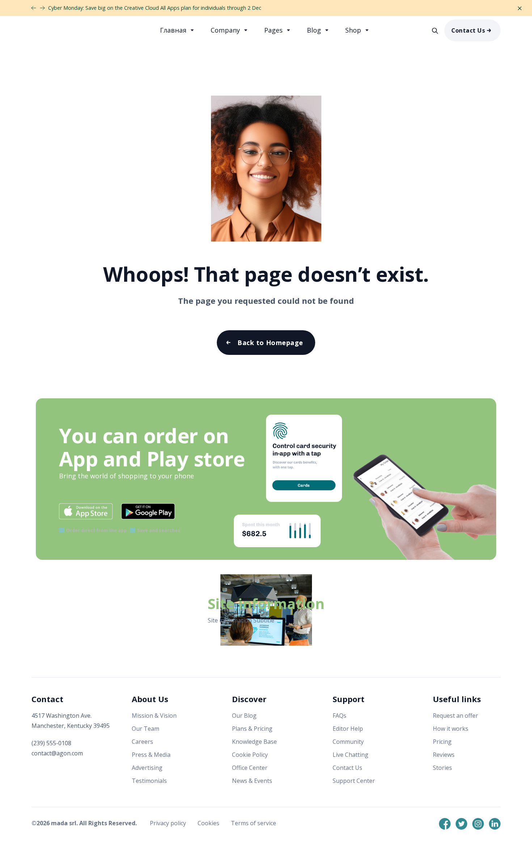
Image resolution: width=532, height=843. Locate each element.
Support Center (354, 781)
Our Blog (244, 716)
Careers (142, 742)
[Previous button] (42, 8)
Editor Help (348, 729)
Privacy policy (168, 823)
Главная (174, 30)
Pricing (442, 742)
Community (348, 742)
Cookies (209, 823)
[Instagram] (478, 824)
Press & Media (151, 755)
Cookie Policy (250, 755)
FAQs (339, 716)
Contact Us (468, 30)
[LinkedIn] (495, 824)
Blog (315, 30)
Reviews (444, 755)
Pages (274, 30)
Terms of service (253, 823)
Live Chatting (350, 755)
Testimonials (149, 781)
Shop (354, 30)
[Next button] (34, 8)
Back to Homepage (270, 342)
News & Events (252, 781)
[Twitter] (461, 824)
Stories (442, 768)
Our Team (145, 729)
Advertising (147, 768)
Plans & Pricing (252, 729)
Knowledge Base (254, 742)
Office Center (249, 768)
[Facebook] (445, 824)
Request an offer (455, 716)
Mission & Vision (154, 716)
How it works (450, 729)
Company (226, 30)
